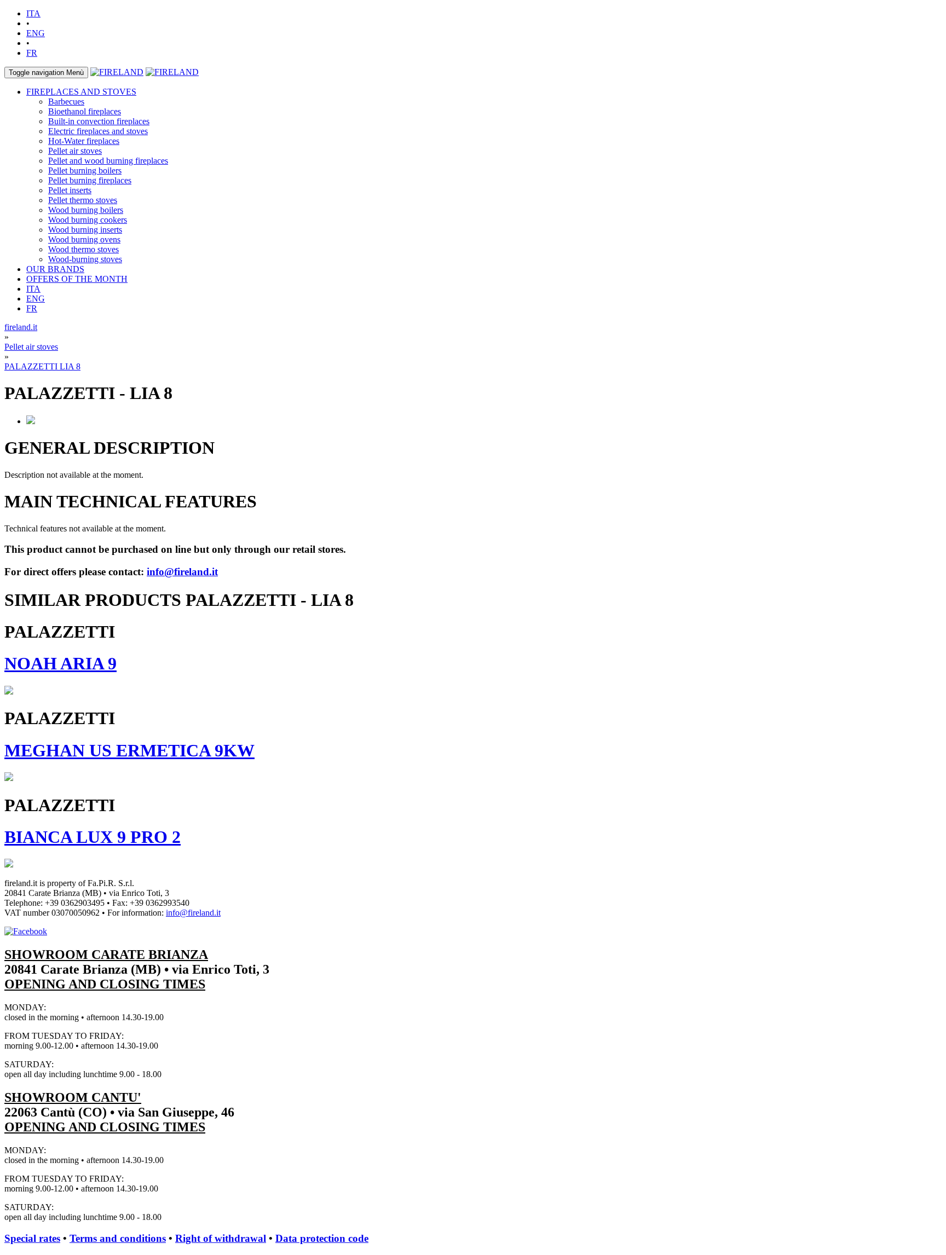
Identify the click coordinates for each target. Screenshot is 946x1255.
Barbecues (66, 101)
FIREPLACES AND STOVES (81, 91)
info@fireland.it (182, 571)
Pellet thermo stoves (82, 200)
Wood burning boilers (85, 210)
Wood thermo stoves (83, 249)
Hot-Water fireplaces (83, 141)
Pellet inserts (69, 190)
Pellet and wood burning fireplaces (108, 160)
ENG (35, 33)
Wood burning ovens (84, 239)
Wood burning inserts (85, 229)
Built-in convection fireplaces (98, 121)
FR (31, 52)
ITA (33, 13)
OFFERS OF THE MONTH (77, 279)
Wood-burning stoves (85, 259)
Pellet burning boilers (85, 170)
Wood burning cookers (87, 219)
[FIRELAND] (116, 72)
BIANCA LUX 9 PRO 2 (92, 837)
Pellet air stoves (75, 150)
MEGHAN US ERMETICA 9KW (129, 750)
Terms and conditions (118, 1238)
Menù (46, 72)
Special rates (32, 1238)
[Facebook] (25, 931)
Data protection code (321, 1238)
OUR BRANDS (55, 269)
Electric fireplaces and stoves (98, 131)
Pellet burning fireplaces (89, 180)
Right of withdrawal (220, 1238)
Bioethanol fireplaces (84, 111)
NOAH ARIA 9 (60, 663)
